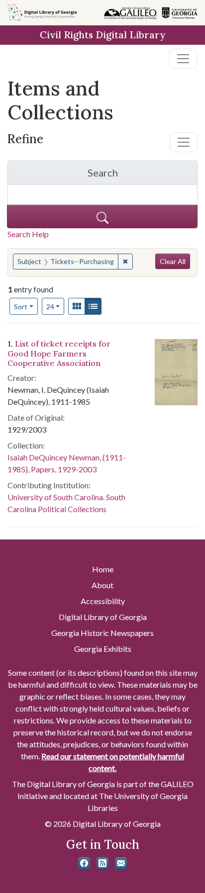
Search (143, 175)
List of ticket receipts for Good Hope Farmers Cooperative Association (58, 353)
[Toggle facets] (184, 142)
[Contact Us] (121, 863)
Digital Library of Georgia (103, 617)
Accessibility (103, 601)
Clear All (173, 261)
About (102, 585)
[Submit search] (102, 216)
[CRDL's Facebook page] (84, 863)
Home (102, 569)
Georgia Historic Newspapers (102, 632)
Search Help (28, 234)
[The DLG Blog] (102, 863)
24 (55, 306)
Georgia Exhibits (102, 648)
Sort (20, 306)
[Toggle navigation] (183, 59)
